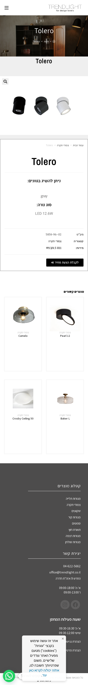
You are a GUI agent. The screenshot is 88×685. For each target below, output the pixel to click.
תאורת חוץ (75, 530)
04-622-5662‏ (72, 566)
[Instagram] (65, 604)
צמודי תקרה (63, 145)
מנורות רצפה (73, 536)
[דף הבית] (54, 41)
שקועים (76, 511)
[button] (5, 81)
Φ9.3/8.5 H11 (53, 248)
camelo (23, 336)
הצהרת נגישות (72, 641)
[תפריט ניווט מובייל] (7, 7)
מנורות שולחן (73, 542)
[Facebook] (75, 604)
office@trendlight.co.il (65, 572)
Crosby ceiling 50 (23, 418)
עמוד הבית (78, 145)
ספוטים (76, 523)
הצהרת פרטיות (72, 650)
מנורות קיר (74, 517)
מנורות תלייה (73, 498)
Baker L (65, 418)
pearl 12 (65, 336)
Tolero (36, 41)
